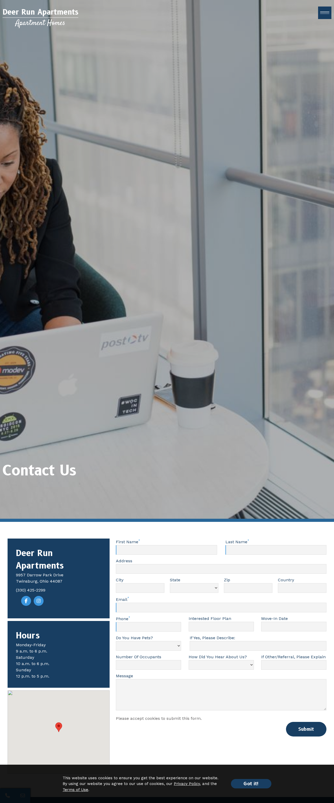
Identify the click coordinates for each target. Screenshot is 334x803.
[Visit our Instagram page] (39, 601)
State (175, 580)
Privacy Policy (187, 783)
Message (124, 675)
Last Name (236, 542)
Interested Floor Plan (210, 618)
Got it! (251, 784)
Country (286, 580)
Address (124, 561)
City (119, 580)
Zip (227, 580)
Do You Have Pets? (134, 637)
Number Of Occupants (138, 656)
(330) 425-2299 (30, 590)
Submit (306, 729)
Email (121, 599)
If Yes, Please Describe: (212, 637)
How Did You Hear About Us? (218, 656)
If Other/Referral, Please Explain (293, 656)
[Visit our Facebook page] (26, 601)
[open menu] (324, 13)
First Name (127, 542)
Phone (122, 618)
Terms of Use (75, 789)
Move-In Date (274, 618)
